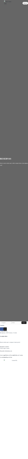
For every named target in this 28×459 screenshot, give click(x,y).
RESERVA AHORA (4, 346)
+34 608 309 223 (3, 331)
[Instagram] (5, 329)
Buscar (23, 322)
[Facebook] (1, 329)
